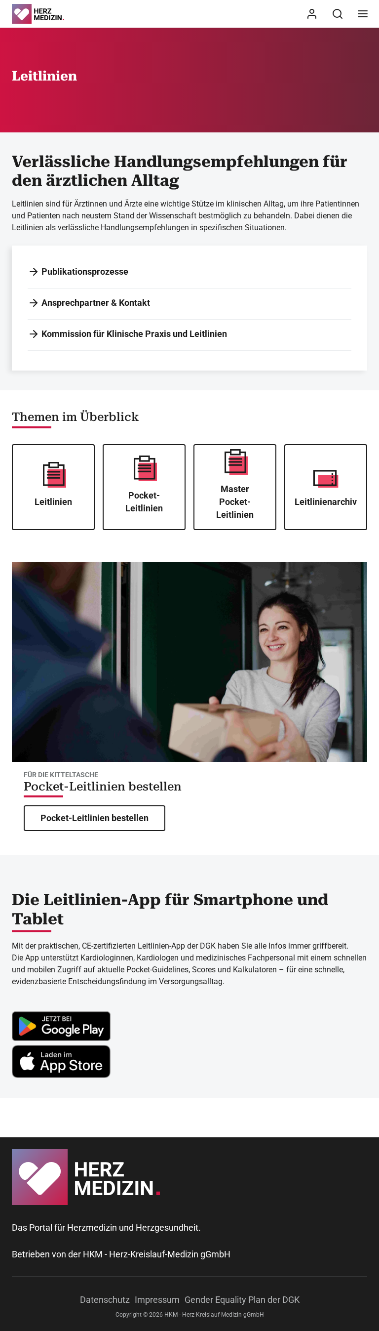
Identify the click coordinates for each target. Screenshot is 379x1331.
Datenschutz (105, 1299)
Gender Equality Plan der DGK (242, 1299)
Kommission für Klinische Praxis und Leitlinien (134, 334)
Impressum (157, 1299)
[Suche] (337, 14)
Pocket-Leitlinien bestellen (103, 786)
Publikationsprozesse (84, 271)
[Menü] (362, 14)
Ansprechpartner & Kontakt (95, 302)
